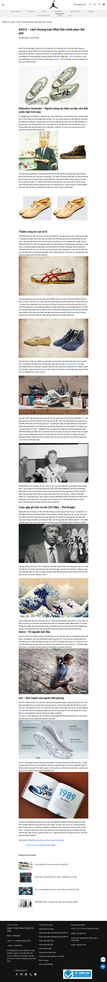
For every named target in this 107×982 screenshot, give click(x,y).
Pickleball (58, 11)
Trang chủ (6, 22)
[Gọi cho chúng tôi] (31, 974)
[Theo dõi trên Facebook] (17, 974)
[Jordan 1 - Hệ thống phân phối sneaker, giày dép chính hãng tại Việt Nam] (53, 4)
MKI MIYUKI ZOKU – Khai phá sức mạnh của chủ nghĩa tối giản (56, 902)
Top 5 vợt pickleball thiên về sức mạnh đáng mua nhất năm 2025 (57, 889)
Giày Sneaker (15, 11)
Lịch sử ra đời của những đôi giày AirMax (41, 845)
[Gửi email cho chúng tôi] (27, 974)
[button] (3, 5)
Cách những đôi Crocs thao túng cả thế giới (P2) (51, 864)
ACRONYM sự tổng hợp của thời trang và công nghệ (45, 840)
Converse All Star (71, 364)
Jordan (31, 11)
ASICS (72, 56)
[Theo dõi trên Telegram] (36, 974)
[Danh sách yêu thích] (99, 4)
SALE (70, 15)
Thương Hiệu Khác (42, 15)
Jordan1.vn (57, 59)
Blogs (60, 15)
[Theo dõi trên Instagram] (22, 974)
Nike (26, 711)
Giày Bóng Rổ (74, 11)
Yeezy (44, 11)
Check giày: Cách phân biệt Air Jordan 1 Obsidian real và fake (56, 877)
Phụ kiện (91, 11)
